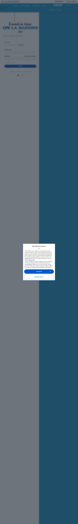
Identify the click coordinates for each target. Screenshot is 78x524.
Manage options (39, 277)
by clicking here (31, 260)
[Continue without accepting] (39, 248)
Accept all (39, 271)
